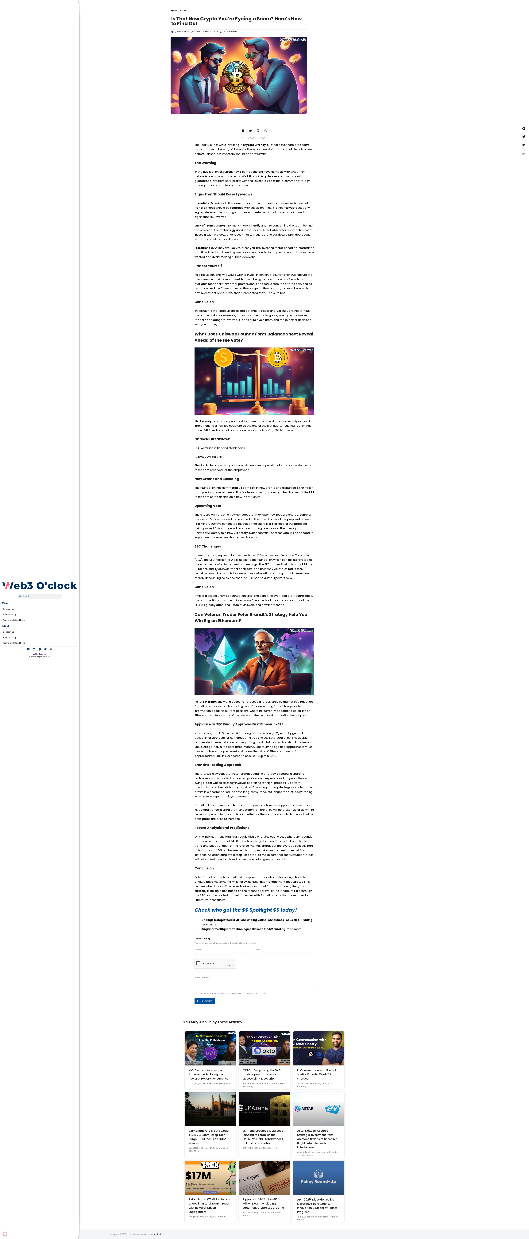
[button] (243, 131)
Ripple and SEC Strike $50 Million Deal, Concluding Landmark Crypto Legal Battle (263, 1203)
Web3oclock (155, 1234)
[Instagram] (50, 649)
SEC (202, 895)
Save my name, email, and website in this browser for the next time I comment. (233, 993)
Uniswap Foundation (232, 596)
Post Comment (204, 1001)
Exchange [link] (246, 733)
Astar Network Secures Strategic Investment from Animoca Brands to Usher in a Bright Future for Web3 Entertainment (317, 1139)
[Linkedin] (28, 649)
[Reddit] (34, 649)
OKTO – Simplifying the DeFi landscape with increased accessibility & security (262, 1074)
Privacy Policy (9, 614)
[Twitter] (45, 649)
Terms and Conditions (14, 620)
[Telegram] (39, 649)
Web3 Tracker (180, 10)
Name (198, 949)
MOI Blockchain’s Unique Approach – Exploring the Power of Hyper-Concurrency (209, 1074)
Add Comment (203, 977)
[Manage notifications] (5, 1234)
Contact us (8, 609)
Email (259, 949)
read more (208, 924)
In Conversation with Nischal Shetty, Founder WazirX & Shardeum (316, 1074)
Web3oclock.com (39, 654)
